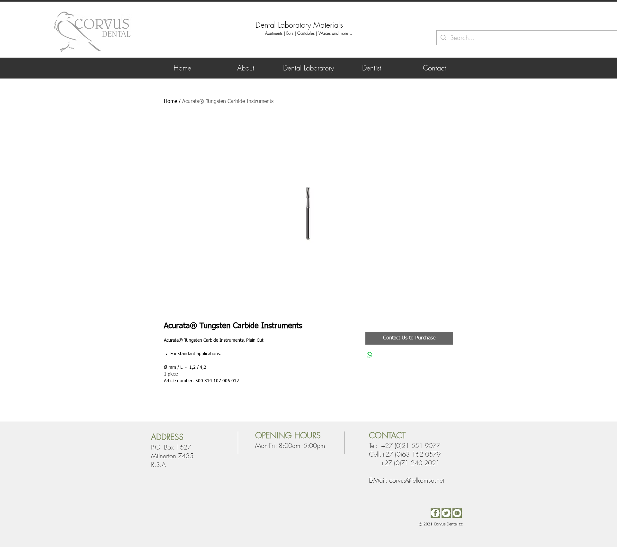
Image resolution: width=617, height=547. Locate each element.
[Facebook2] (435, 513)
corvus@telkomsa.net (416, 480)
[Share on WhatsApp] (369, 355)
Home (170, 101)
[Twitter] (446, 513)
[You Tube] (457, 513)
